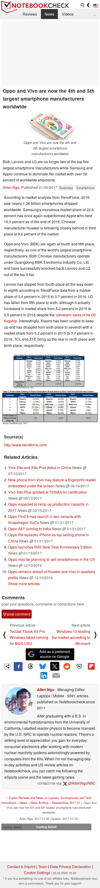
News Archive (39, 802)
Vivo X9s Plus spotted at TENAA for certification (47, 492)
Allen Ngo (11, 187)
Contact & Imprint (21, 866)
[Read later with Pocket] (79, 666)
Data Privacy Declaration (70, 866)
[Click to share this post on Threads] (30, 666)
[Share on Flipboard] (91, 666)
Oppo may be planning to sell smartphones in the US (51, 559)
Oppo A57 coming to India (29, 528)
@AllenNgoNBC (81, 783)
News (49, 14)
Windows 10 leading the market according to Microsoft (71, 637)
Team (42, 866)
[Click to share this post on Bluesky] (42, 666)
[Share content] (7, 666)
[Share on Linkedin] (44, 675)
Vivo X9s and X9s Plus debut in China (39, 467)
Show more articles (24, 583)
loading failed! (12, 827)
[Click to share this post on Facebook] (18, 666)
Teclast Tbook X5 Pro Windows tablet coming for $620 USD (29, 637)
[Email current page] (56, 675)
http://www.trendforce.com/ (25, 444)
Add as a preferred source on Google (54, 654)
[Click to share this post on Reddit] (67, 666)
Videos (67, 14)
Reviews (30, 14)
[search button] (83, 5)
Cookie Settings (37, 872)
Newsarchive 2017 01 (66, 802)
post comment (18, 614)
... (94, 14)
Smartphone (85, 187)
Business (66, 187)
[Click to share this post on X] (54, 666)
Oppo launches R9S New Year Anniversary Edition (50, 547)
